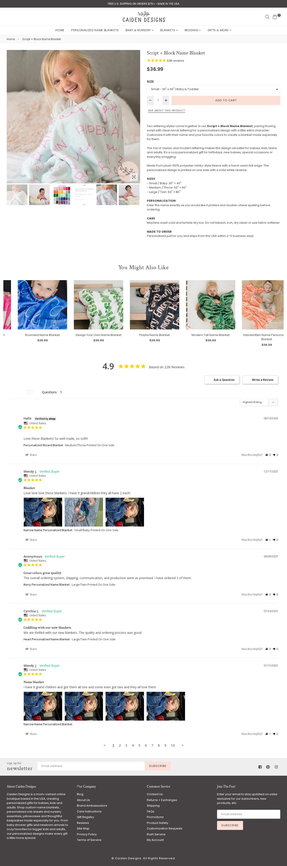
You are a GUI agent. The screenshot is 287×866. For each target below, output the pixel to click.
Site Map (83, 828)
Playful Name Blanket (143, 335)
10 (173, 745)
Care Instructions (89, 811)
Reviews (83, 823)
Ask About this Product (166, 110)
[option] (73, 116)
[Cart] (275, 16)
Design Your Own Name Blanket (87, 335)
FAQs (150, 811)
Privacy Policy (87, 834)
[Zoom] (134, 177)
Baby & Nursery (139, 30)
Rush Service (156, 834)
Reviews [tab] (17, 392)
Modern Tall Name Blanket (199, 335)
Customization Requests (164, 828)
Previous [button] (12, 116)
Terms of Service (89, 840)
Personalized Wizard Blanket (43, 445)
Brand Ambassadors (92, 805)
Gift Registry (85, 817)
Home (60, 30)
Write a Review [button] (262, 380)
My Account (155, 840)
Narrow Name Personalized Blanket (48, 530)
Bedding (192, 30)
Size (150, 82)
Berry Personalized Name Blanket (47, 584)
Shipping (153, 805)
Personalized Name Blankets (95, 30)
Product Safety (157, 823)
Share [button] (33, 455)
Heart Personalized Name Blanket (47, 639)
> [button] (183, 745)
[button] (268, 455)
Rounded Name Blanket (31, 335)
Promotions (155, 817)
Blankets (168, 30)
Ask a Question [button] (224, 380)
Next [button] (134, 116)
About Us (83, 800)
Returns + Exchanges (162, 800)
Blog (80, 794)
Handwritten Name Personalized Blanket (255, 337)
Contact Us (155, 794)
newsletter (20, 767)
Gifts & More (219, 30)
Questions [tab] (49, 392)
